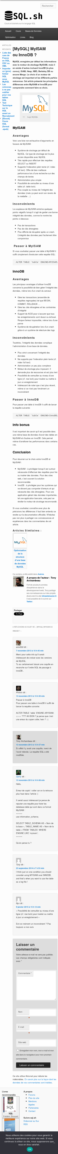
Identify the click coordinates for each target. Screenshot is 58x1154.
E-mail (23, 1027)
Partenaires (33, 1107)
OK (29, 1149)
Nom (23, 1012)
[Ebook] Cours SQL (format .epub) (6, 123)
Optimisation (10, 37)
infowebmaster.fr (49, 596)
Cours (18, 31)
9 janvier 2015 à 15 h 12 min (28, 906)
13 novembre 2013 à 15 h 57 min (30, 744)
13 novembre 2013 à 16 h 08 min (30, 780)
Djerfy (18, 776)
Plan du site (33, 1098)
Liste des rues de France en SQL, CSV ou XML (6, 59)
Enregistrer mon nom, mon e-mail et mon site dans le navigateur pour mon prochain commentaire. (35, 1054)
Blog (32, 37)
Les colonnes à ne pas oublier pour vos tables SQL (6, 92)
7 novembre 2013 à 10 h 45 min (29, 650)
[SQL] (23, 19)
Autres (41, 574)
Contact (31, 1111)
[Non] (54, 1142)
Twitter (29, 601)
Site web (22, 1042)
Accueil (8, 31)
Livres (22, 37)
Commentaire (25, 973)
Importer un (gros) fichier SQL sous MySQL (6, 75)
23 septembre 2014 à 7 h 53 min (30, 868)
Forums (31, 1094)
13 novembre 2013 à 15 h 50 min (30, 696)
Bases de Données (33, 31)
